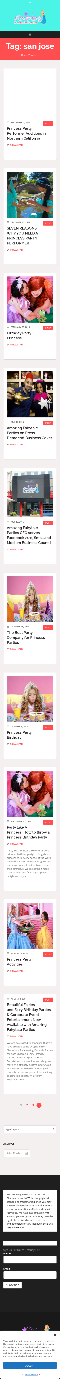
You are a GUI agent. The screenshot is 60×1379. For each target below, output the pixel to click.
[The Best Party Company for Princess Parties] (30, 599)
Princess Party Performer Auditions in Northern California (26, 133)
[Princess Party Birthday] (30, 699)
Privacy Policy (31, 1374)
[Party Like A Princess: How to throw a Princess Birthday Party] (30, 794)
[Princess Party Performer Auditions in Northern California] (30, 95)
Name (7, 1253)
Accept (30, 1365)
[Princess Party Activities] (30, 926)
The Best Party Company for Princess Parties (26, 637)
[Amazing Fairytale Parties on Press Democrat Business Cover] (30, 394)
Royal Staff (17, 145)
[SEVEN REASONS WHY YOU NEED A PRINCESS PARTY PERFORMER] (30, 195)
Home (24, 55)
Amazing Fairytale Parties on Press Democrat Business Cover (29, 433)
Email (6, 1268)
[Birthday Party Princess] (30, 299)
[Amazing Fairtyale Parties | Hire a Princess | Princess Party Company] (30, 17)
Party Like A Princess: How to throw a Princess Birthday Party (28, 832)
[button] (55, 1334)
